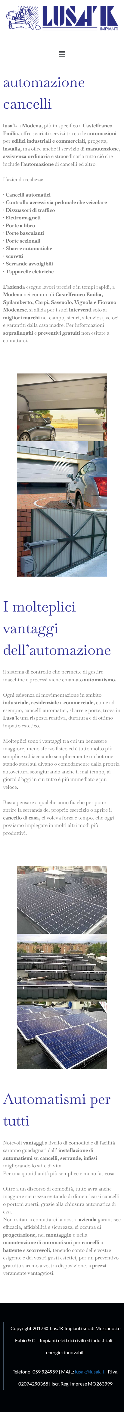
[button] (62, 53)
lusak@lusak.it (89, 1371)
